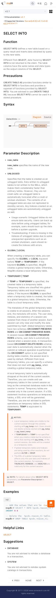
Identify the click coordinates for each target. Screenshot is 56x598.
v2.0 (10, 23)
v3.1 (40, 21)
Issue (51, 505)
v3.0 (45, 21)
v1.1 (15, 23)
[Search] (32, 3)
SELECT (7, 534)
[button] (51, 11)
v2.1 (23, 17)
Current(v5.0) (31, 21)
